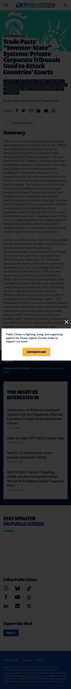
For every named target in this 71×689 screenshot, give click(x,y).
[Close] (66, 322)
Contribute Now (36, 352)
